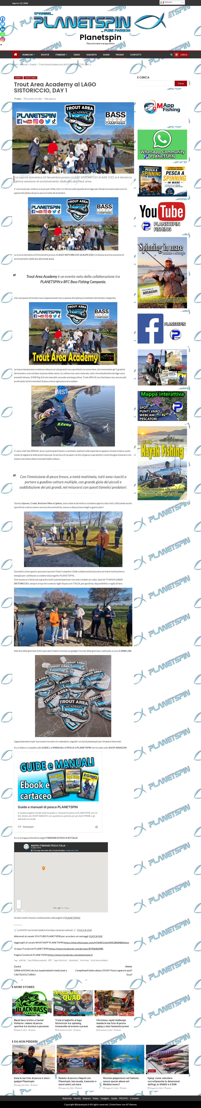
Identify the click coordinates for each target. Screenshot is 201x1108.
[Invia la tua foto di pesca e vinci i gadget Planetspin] (33, 1059)
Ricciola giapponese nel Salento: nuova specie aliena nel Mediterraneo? (121, 1081)
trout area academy (99, 960)
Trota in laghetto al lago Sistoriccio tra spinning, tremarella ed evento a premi (71, 1023)
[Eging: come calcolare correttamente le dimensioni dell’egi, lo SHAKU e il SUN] (167, 1059)
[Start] (15, 54)
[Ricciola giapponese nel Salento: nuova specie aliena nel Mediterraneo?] (122, 1059)
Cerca (144, 77)
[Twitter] (2, 24)
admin (18, 99)
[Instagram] (2, 39)
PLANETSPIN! (72, 917)
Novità (45, 54)
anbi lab (22, 960)
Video (77, 54)
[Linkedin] (2, 29)
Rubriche (28, 54)
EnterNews (115, 1104)
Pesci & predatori (113, 1071)
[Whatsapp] (2, 34)
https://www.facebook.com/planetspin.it (70, 954)
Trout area (30, 78)
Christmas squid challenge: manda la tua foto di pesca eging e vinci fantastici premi (112, 1023)
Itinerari (60, 54)
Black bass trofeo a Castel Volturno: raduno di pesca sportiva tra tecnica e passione (31, 1023)
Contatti (135, 54)
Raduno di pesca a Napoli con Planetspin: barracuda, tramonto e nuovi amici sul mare (78, 1081)
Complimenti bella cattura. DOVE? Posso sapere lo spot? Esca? (103, 970)
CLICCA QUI (95, 936)
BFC (50, 960)
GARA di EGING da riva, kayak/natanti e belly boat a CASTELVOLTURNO (40, 970)
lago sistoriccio (60, 960)
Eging (151, 1071)
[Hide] (1, 45)
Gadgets (91, 54)
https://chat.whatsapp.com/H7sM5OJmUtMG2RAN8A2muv (96, 942)
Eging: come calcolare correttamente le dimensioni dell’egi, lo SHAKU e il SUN (164, 1081)
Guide (106, 54)
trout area (84, 960)
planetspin (73, 960)
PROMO (120, 54)
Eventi (18, 78)
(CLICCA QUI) (84, 930)
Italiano (168, 2)
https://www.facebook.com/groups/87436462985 (76, 948)
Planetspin (101, 37)
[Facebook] (2, 18)
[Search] (171, 54)
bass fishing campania (37, 960)
